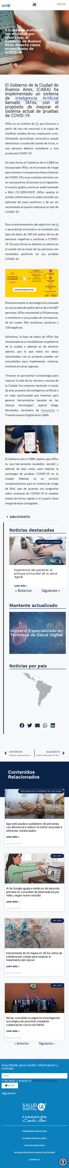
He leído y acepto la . (31, 1080)
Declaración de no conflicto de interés (34, 1152)
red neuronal (31, 128)
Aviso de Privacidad (34, 1145)
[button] (34, 4)
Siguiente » (51, 590)
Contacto (34, 1159)
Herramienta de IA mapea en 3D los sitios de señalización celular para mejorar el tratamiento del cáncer (34, 956)
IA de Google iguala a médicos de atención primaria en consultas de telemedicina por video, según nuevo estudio (33, 892)
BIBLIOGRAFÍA (20, 517)
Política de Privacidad (45, 1080)
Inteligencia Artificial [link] (37, 98)
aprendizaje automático (34, 138)
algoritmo (45, 224)
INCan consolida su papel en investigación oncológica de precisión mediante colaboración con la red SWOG (33, 1021)
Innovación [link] (48, 410)
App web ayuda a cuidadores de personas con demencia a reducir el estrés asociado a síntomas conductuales (34, 827)
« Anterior (23, 590)
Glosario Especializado (34, 1138)
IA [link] (36, 123)
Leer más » (20, 585)
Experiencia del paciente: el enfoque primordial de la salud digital (35, 573)
